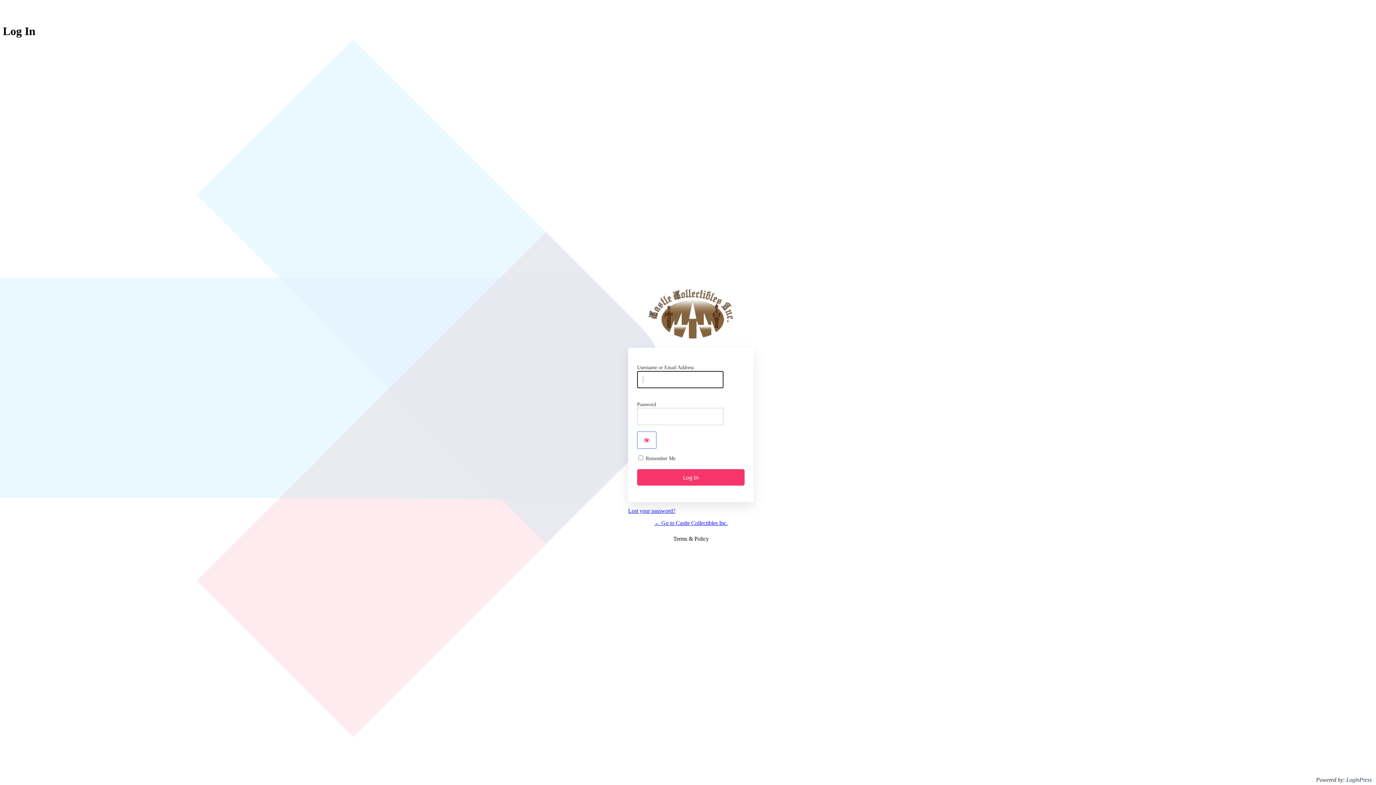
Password (646, 404)
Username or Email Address (665, 367)
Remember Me (660, 458)
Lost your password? (651, 511)
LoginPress (1359, 780)
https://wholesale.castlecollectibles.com (691, 314)
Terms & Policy (691, 539)
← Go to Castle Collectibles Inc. (691, 523)
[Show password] (646, 440)
